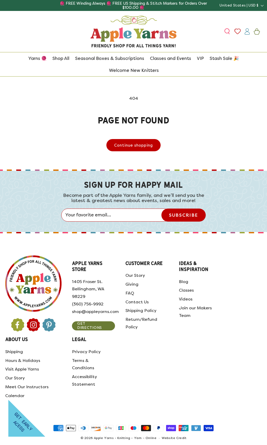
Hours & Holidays (22, 360)
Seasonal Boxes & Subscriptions (109, 58)
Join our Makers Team (195, 311)
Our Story (135, 275)
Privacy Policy (86, 351)
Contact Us (137, 301)
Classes (186, 290)
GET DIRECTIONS (89, 325)
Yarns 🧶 (37, 58)
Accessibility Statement (84, 380)
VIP (200, 58)
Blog (183, 281)
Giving (131, 284)
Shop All (60, 58)
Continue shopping (133, 145)
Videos (185, 299)
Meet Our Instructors (26, 386)
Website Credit (174, 438)
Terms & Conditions (83, 364)
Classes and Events (170, 58)
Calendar (15, 395)
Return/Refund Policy (141, 323)
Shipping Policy (140, 310)
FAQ (129, 293)
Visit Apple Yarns (22, 369)
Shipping (14, 351)
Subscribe (183, 215)
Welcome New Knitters (134, 70)
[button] (228, 31)
